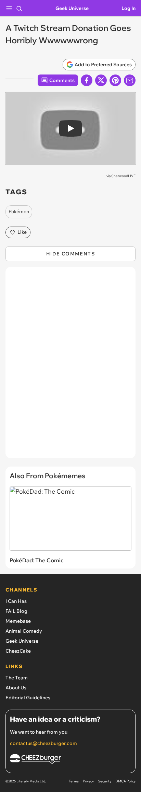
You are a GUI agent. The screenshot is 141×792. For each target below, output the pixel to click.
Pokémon (19, 211)
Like (22, 232)
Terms (74, 781)
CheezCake (18, 651)
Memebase (18, 621)
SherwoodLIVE (123, 176)
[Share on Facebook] (86, 80)
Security (104, 781)
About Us (15, 688)
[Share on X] (101, 80)
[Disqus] (70, 366)
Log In (128, 8)
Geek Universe (72, 8)
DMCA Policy (125, 781)
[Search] (19, 8)
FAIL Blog (16, 611)
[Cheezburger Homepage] (70, 760)
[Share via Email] (130, 80)
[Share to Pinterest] (115, 80)
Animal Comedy (23, 631)
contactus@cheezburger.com (43, 743)
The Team (16, 678)
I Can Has (16, 601)
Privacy (88, 781)
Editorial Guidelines (27, 698)
